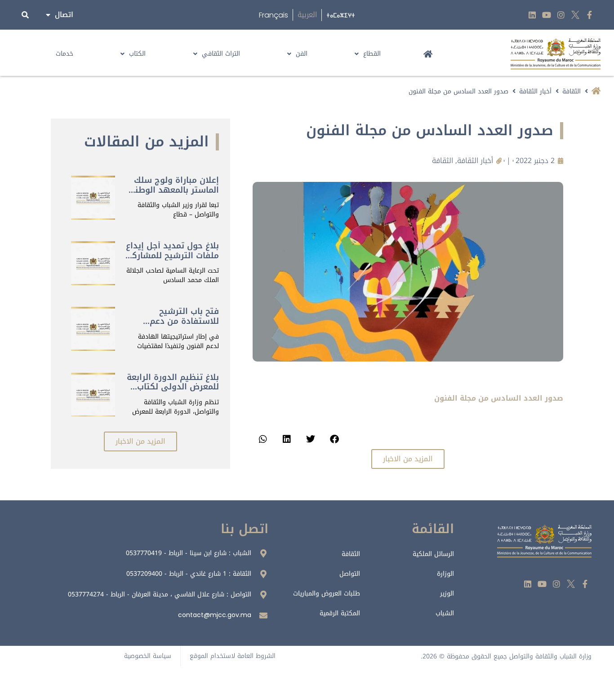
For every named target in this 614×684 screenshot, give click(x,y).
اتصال (64, 15)
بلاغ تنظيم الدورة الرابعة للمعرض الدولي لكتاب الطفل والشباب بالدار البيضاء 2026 (173, 392)
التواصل (349, 574)
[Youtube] (546, 15)
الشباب (445, 613)
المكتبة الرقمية (340, 613)
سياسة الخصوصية (147, 656)
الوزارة (445, 574)
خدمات (64, 54)
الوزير (447, 593)
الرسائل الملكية (433, 554)
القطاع (372, 54)
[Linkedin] (532, 15)
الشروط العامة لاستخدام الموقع (233, 656)
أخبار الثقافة (535, 91)
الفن (301, 54)
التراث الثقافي (221, 54)
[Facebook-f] (589, 15)
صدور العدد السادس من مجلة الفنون (498, 398)
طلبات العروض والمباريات (326, 593)
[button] (334, 439)
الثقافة (571, 91)
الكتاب (137, 54)
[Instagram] (561, 15)
